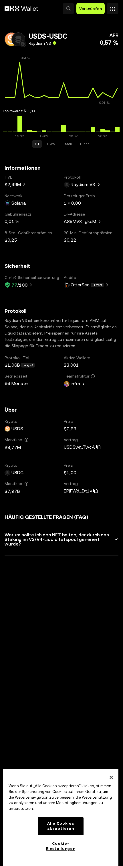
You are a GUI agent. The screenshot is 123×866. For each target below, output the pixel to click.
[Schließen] (111, 777)
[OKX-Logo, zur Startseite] (21, 8)
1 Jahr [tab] (84, 144)
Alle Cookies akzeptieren (60, 826)
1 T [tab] (37, 144)
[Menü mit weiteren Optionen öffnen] (112, 7)
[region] (60, 817)
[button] (68, 8)
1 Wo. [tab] (51, 144)
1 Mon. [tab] (67, 144)
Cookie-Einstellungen (61, 846)
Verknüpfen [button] (90, 8)
